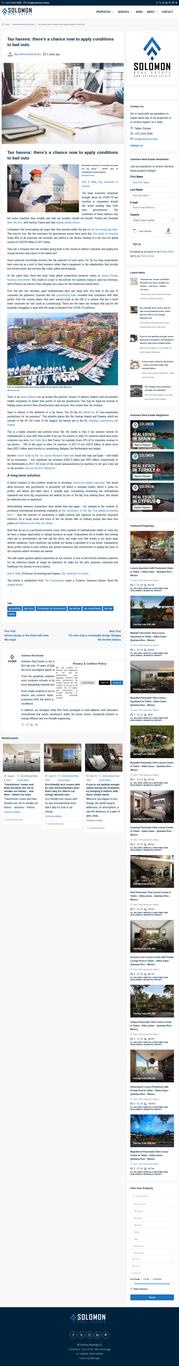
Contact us (136, 145)
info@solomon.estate (146, 139)
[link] (134, 281)
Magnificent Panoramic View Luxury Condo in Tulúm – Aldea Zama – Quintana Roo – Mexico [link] (149, 1155)
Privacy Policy (166, 251)
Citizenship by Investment (51, 608)
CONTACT (167, 12)
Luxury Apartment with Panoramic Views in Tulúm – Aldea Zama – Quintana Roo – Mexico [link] (151, 572)
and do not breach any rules (102, 229)
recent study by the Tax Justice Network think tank (45, 455)
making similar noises (67, 222)
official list (88, 412)
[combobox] (139, 1207)
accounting (15, 608)
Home (7, 24)
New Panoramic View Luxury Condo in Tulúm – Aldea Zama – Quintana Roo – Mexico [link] (150, 896)
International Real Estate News (23, 24)
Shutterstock (88, 175)
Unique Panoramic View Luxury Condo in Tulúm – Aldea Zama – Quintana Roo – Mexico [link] (151, 1025)
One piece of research (105, 233)
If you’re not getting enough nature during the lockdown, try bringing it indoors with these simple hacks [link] (157, 339)
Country (134, 214)
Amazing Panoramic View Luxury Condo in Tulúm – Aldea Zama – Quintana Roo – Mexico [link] (151, 831)
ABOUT (151, 12)
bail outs (28, 608)
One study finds (38, 440)
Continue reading (12, 812)
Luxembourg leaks (66, 295)
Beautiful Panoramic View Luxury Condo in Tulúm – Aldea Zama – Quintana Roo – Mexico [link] (151, 766)
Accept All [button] (117, 683)
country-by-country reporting (88, 482)
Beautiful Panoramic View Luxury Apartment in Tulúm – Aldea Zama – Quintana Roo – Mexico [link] (149, 701)
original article (15, 584)
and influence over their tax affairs (34, 523)
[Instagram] (89, 1334)
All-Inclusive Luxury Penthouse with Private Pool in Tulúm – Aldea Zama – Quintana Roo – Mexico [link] (149, 1090)
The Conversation (54, 580)
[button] (152, 1289)
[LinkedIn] (97, 1334)
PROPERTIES (103, 12)
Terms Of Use (87, 1349)
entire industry (28, 397)
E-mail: (134, 202)
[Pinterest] (105, 1334)
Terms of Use (147, 256)
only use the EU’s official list (40, 468)
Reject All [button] (104, 683)
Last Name (136, 189)
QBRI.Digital (95, 1358)
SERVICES (123, 12)
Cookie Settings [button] (88, 683)
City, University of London (74, 573)
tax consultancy (92, 608)
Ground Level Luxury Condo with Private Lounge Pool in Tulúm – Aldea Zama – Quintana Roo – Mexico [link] (152, 961)
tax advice (74, 608)
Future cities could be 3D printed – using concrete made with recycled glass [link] (157, 364)
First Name (136, 176)
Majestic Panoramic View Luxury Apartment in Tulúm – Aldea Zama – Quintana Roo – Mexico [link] (149, 636)
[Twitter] (81, 1334)
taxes (12, 614)
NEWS (139, 12)
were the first (14, 222)
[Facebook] (73, 1334)
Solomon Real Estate (29, 54)
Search (152, 1297)
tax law (108, 608)
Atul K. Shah (89, 182)
